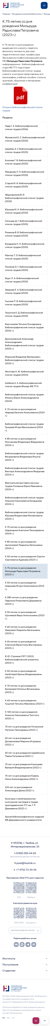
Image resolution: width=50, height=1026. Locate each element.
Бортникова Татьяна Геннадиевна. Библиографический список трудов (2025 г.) (24, 327)
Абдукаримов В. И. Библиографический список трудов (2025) (24, 198)
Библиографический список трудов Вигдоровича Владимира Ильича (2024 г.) (24, 456)
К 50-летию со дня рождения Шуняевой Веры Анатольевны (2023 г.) (24, 615)
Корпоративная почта (23, 930)
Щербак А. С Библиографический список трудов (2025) (23, 150)
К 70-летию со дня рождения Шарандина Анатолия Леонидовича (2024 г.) (24, 530)
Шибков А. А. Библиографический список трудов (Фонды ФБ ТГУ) (23, 385)
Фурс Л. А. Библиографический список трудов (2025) (22, 280)
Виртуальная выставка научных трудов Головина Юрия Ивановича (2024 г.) (23, 486)
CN (13, 1018)
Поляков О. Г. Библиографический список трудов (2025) (23, 268)
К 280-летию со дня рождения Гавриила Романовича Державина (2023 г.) (23, 600)
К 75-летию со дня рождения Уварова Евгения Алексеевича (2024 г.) (25, 412)
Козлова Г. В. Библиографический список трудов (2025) (23, 162)
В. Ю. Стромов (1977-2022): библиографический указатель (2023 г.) (22, 659)
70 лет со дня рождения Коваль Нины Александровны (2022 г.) (22, 777)
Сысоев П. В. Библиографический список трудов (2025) (23, 303)
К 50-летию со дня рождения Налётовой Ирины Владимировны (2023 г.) (23, 674)
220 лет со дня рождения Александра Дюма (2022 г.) (19, 789)
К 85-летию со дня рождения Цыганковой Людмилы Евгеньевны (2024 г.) (23, 545)
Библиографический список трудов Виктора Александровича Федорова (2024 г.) (24, 471)
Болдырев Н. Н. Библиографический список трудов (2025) (24, 245)
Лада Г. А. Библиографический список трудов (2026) (21, 128)
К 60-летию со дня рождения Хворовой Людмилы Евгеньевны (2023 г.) (22, 630)
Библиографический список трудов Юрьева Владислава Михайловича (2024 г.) (24, 515)
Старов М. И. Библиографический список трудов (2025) (23, 185)
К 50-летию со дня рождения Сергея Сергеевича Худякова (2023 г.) (25, 558)
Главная (6, 14)
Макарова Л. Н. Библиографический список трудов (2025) (24, 173)
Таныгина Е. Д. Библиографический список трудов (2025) (24, 314)
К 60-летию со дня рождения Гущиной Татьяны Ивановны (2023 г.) (24, 702)
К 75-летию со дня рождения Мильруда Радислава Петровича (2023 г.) (22, 571)
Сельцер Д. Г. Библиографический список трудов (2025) (23, 223)
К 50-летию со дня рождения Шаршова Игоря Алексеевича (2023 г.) (24, 586)
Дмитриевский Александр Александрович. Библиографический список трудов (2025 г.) (24, 343)
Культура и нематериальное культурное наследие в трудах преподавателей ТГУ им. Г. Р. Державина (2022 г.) (21, 803)
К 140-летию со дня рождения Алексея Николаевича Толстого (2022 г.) (22, 715)
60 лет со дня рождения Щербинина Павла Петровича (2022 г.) (25, 754)
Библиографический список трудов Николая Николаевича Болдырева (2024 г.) (24, 500)
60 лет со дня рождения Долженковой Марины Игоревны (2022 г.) (23, 741)
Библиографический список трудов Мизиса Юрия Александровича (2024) (24, 397)
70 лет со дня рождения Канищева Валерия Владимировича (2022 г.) (23, 766)
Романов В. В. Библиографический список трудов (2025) (23, 234)
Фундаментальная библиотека (27, 14)
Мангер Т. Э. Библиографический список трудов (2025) (23, 257)
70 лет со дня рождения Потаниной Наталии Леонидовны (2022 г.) (24, 728)
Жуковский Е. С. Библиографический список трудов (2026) (25, 139)
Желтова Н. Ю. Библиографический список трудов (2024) (24, 373)
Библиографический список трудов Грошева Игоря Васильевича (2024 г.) (24, 427)
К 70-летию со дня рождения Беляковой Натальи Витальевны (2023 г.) (22, 689)
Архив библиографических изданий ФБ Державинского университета (24, 818)
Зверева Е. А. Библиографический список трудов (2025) (23, 291)
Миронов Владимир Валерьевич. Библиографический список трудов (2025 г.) (24, 360)
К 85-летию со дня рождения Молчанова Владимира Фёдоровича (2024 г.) (24, 442)
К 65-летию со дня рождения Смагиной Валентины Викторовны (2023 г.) (23, 644)
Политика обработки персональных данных (23, 1007)
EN (8, 1018)
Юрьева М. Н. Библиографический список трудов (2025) (23, 211)
